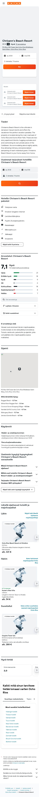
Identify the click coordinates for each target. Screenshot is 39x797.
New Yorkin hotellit (12, 724)
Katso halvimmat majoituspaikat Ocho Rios (30, 561)
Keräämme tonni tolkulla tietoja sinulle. (17, 773)
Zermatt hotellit (11, 736)
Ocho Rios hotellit (10, 792)
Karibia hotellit (27, 788)
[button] (3, 3)
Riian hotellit (10, 733)
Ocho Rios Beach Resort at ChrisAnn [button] (15, 543)
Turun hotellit (10, 721)
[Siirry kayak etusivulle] (14, 3)
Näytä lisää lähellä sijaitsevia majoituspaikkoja (31, 515)
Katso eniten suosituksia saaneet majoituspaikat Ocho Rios (29, 608)
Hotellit (18, 788)
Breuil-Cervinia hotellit (13, 739)
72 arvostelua (21, 44)
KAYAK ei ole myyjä (10, 769)
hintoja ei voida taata (18, 763)
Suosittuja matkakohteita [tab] (14, 699)
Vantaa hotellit (10, 718)
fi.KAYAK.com (9, 788)
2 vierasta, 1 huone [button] (11, 61)
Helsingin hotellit (11, 712)
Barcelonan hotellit (12, 727)
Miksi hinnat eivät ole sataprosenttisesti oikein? (17, 777)
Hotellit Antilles (24, 790)
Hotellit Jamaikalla (12, 790)
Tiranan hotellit (11, 715)
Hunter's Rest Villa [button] (8, 590)
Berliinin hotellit (11, 742)
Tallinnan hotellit (11, 730)
